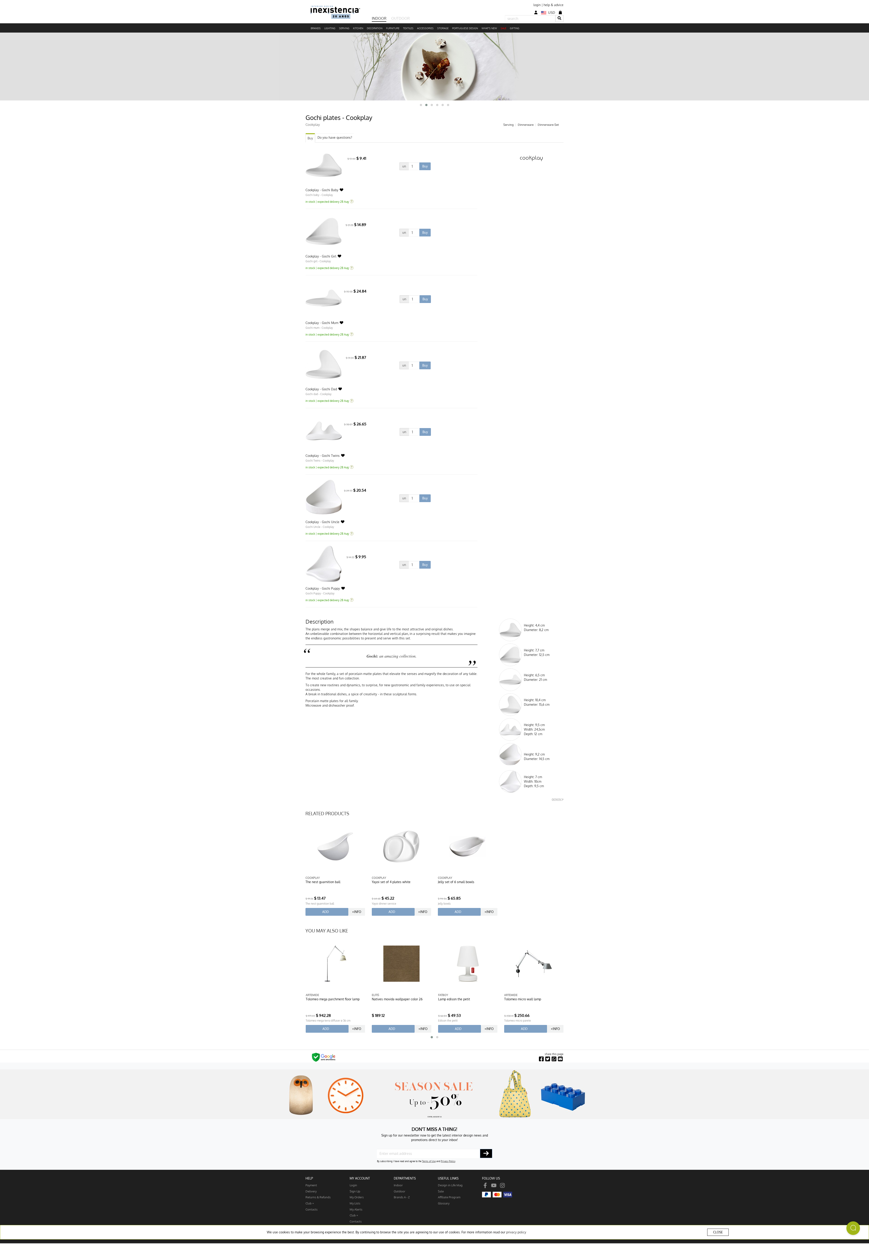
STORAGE (443, 28)
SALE (503, 28)
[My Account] (536, 12)
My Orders (357, 1197)
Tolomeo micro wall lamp (456, 999)
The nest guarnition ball (323, 882)
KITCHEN (358, 28)
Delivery (311, 1191)
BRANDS (316, 28)
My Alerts (356, 1209)
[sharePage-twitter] (547, 1059)
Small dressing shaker (520, 999)
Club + (310, 1203)
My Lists (355, 1203)
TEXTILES (408, 28)
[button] (421, 105)
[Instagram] (502, 1185)
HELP (309, 1178)
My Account (360, 1178)
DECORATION (374, 28)
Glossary (443, 1203)
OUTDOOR (400, 18)
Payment (311, 1185)
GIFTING (514, 28)
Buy (310, 138)
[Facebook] (485, 1185)
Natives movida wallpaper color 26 (331, 999)
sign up (355, 1191)
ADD (325, 912)
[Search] (559, 18)
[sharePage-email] (560, 1059)
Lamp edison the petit (388, 999)
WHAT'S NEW (489, 28)
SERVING (344, 28)
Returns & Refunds (318, 1197)
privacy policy (516, 1232)
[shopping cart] (560, 12)
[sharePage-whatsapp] (554, 1059)
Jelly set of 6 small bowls (456, 882)
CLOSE (718, 1232)
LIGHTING (329, 28)
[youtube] (494, 1185)
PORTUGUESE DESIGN (465, 28)
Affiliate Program (449, 1197)
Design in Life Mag (450, 1185)
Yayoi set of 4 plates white (391, 882)
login (537, 5)
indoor (398, 1185)
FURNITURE (392, 28)
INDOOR (379, 18)
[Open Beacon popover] (853, 1228)
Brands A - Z (402, 1197)
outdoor (399, 1191)
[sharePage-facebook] (541, 1059)
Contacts (312, 1209)
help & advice (553, 5)
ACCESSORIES (425, 28)
